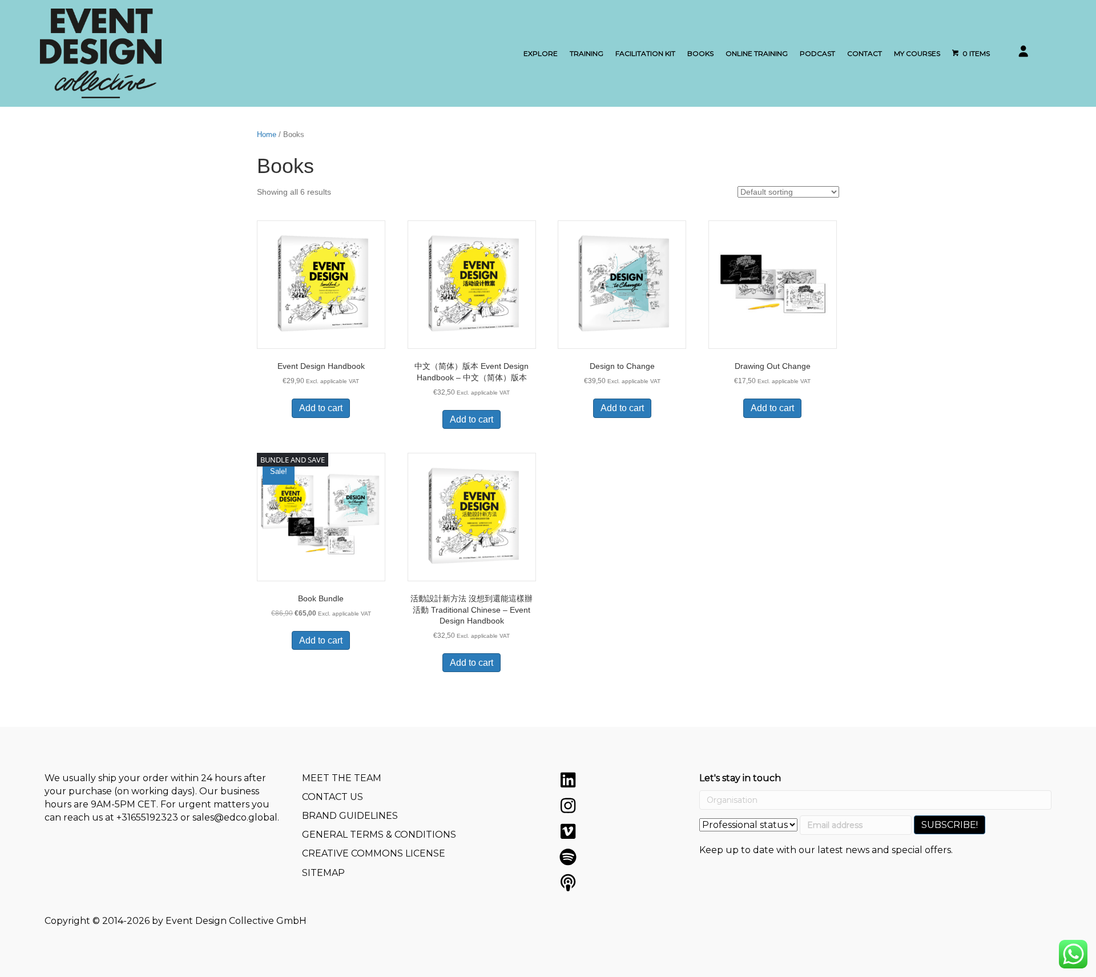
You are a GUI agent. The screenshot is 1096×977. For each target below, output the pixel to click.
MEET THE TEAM (341, 778)
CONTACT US (332, 796)
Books (700, 53)
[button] (568, 780)
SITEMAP (323, 872)
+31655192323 (147, 817)
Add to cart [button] (320, 408)
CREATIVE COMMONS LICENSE (373, 853)
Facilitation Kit (645, 53)
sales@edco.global (234, 817)
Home (266, 134)
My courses (917, 53)
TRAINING (586, 53)
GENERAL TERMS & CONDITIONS (379, 834)
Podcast (817, 53)
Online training (757, 53)
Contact (864, 53)
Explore (540, 53)
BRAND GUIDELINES (350, 815)
